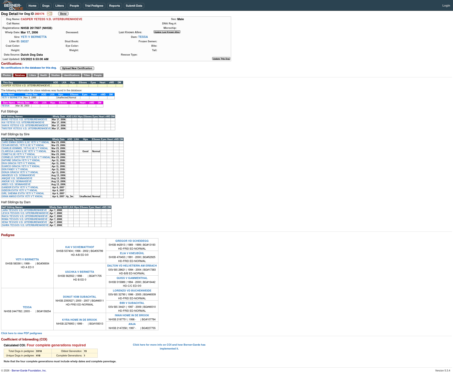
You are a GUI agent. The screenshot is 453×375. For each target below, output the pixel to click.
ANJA (132, 324)
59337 (25, 41)
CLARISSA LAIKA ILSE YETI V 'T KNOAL (24, 151)
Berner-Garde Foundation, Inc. (29, 370)
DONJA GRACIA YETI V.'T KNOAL (20, 172)
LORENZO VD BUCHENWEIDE (132, 290)
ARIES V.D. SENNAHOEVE (16, 184)
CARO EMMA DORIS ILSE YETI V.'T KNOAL (25, 142)
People (74, 6)
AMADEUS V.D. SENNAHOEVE (18, 175)
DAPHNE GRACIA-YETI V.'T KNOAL (21, 160)
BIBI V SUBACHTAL (132, 303)
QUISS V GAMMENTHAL (132, 278)
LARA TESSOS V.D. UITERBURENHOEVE (24, 210)
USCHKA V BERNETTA (79, 272)
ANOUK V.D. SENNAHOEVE (17, 181)
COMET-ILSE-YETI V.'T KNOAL (18, 154)
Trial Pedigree (94, 6)
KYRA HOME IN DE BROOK (79, 320)
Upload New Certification (77, 68)
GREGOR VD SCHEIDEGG (132, 241)
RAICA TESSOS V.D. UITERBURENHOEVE (25, 216)
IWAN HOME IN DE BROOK (132, 315)
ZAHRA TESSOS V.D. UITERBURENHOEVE (25, 225)
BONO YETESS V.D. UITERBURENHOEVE (24, 119)
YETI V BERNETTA (34, 37)
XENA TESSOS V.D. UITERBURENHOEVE (24, 222)
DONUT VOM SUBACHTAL (79, 297)
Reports (114, 6)
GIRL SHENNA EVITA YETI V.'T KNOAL (23, 193)
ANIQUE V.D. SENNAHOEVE (17, 178)
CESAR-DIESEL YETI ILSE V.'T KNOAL (23, 145)
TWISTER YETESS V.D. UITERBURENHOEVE (26, 128)
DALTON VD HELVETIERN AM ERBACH (132, 265)
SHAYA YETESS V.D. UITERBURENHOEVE (25, 125)
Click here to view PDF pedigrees (21, 333)
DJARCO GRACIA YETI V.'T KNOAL (21, 166)
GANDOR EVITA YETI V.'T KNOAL (20, 187)
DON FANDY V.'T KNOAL (15, 169)
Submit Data (134, 6)
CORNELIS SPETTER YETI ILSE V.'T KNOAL (26, 157)
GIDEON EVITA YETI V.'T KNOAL (20, 190)
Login (446, 5)
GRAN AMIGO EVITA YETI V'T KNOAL (22, 196)
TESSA (143, 37)
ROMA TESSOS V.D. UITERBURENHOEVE (25, 219)
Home (32, 6)
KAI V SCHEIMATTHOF (79, 247)
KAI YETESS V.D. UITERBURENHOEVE (23, 122)
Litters (59, 6)
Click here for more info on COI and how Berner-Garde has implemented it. (169, 346)
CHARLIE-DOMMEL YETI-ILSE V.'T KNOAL (25, 148)
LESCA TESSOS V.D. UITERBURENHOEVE (25, 213)
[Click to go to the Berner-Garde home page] (13, 5)
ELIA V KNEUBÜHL (132, 253)
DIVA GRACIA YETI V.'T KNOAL (19, 163)
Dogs (46, 6)
